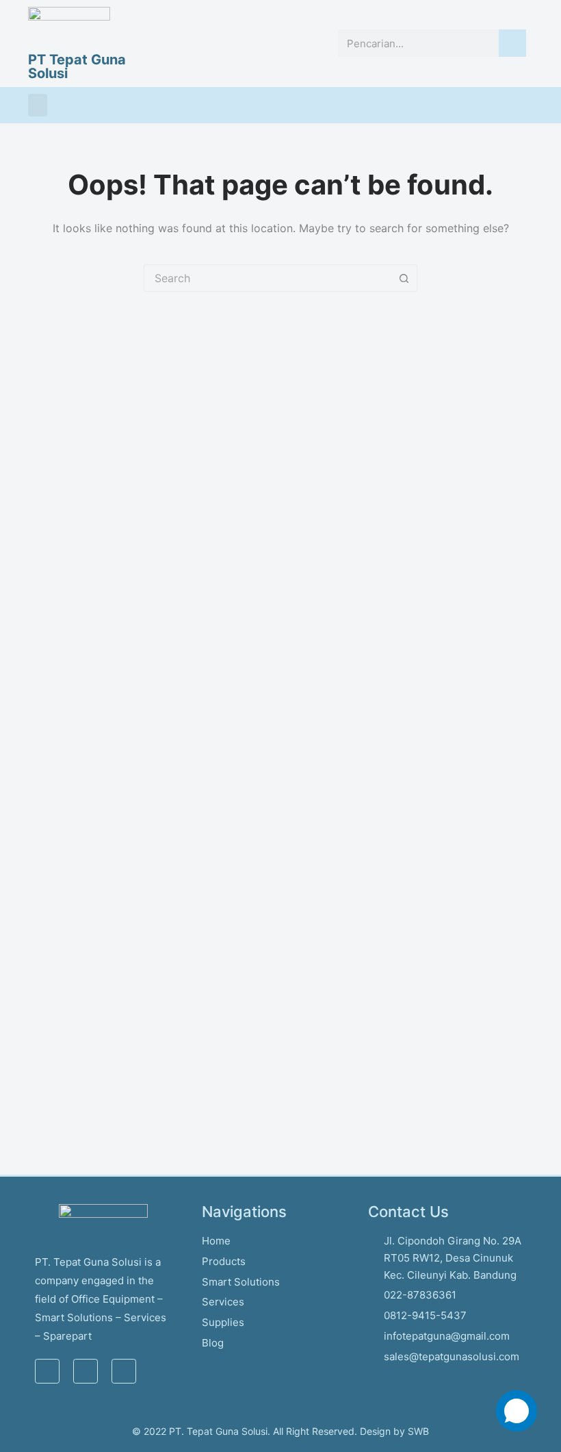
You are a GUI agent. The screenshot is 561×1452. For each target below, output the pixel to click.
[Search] (512, 43)
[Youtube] (124, 1371)
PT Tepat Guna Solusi (77, 66)
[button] (37, 105)
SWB (418, 1431)
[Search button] (404, 278)
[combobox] (267, 278)
